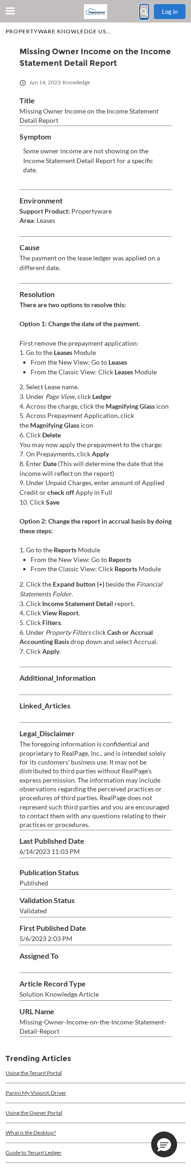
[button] (164, 1144)
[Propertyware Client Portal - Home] (95, 11)
